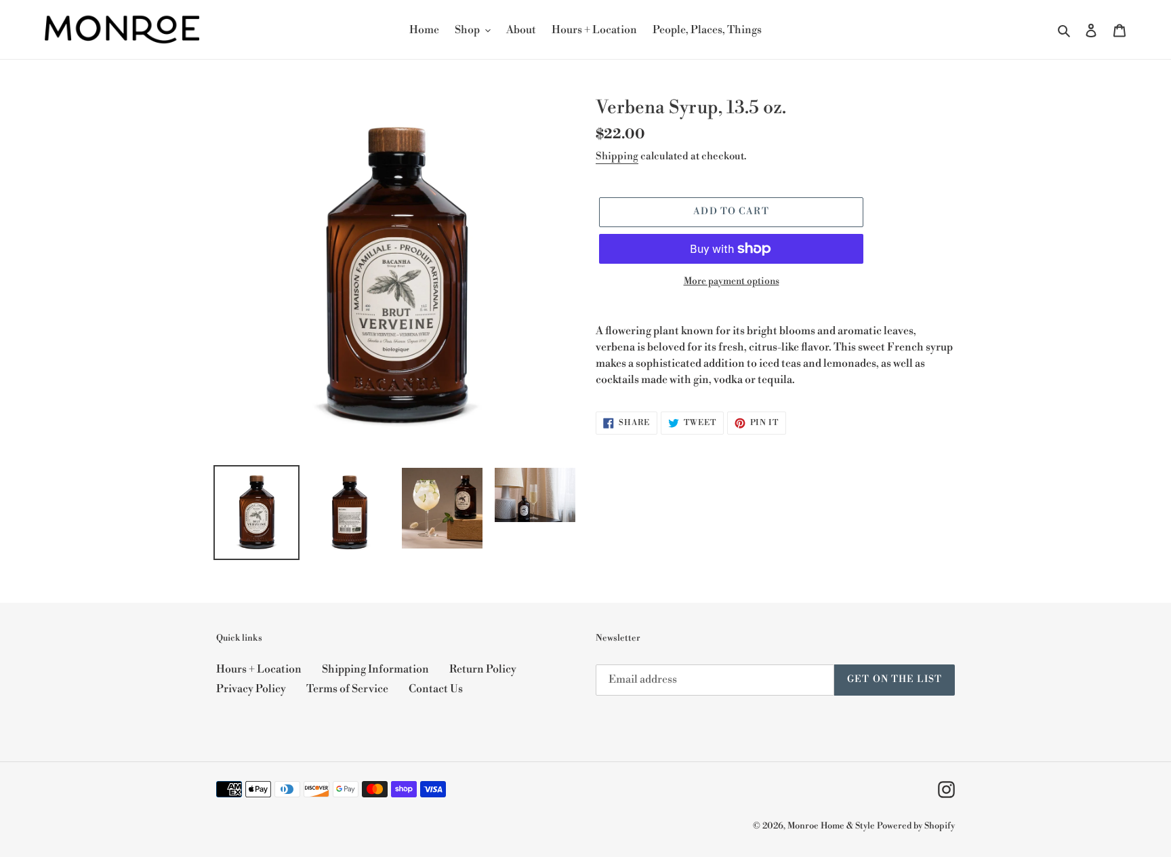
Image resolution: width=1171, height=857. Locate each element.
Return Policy (482, 669)
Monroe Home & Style (831, 825)
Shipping (617, 156)
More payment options (731, 281)
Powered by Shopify (916, 825)
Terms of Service (347, 689)
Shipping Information (375, 669)
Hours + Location (259, 669)
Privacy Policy (251, 689)
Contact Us (436, 689)
